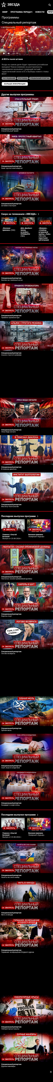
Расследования (9, 78)
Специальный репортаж (19, 22)
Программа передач (21, 12)
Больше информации (14, 84)
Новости (39, 12)
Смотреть (9, 124)
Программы (10, 17)
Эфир (5, 12)
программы (22, 78)
